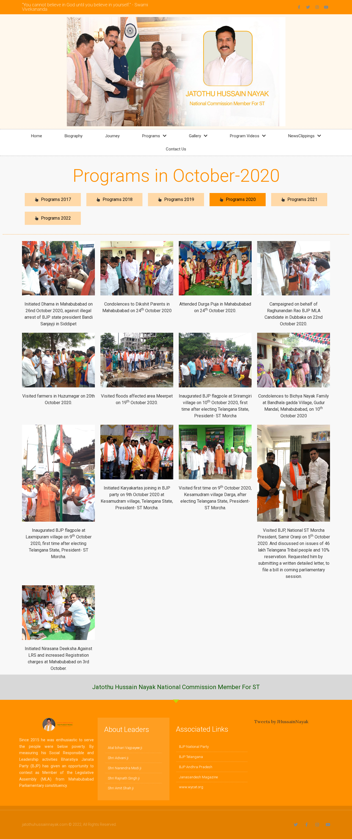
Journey (112, 135)
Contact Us (176, 149)
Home (36, 135)
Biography (73, 135)
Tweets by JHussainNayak (281, 721)
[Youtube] (326, 7)
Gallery (195, 135)
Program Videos (244, 135)
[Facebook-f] (299, 7)
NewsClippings (301, 135)
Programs (151, 135)
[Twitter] (308, 7)
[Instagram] (317, 7)
